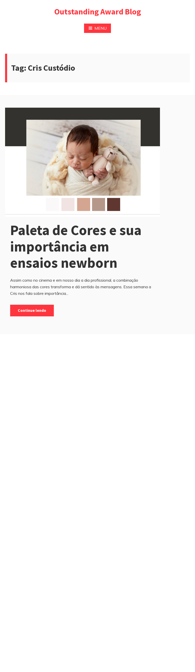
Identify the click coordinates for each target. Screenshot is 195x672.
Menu (100, 28)
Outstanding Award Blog (97, 12)
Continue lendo (32, 310)
